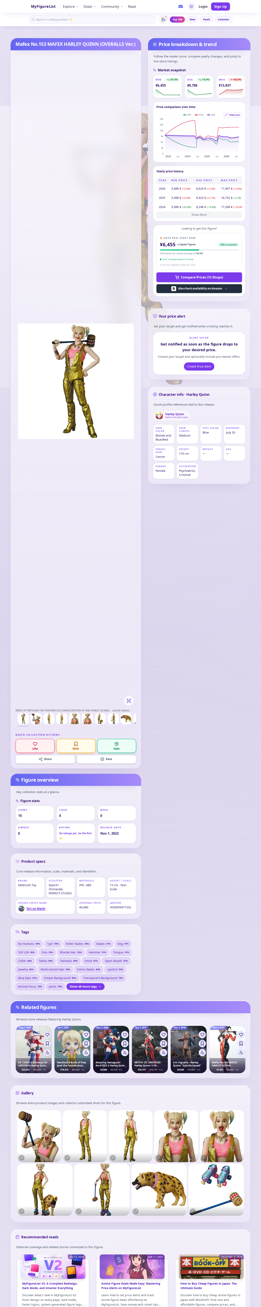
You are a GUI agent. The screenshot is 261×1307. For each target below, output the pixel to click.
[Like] (47, 1034)
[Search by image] (163, 19)
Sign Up (220, 6)
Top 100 (177, 19)
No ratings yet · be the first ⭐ (75, 836)
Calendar (223, 19)
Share (48, 759)
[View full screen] (129, 701)
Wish (76, 748)
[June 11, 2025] (132, 1269)
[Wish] (47, 1043)
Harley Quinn (46, 32)
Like (35, 748)
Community (110, 6)
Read (132, 6)
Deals (88, 6)
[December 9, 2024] (211, 1269)
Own (117, 748)
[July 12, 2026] (53, 1269)
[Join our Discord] (180, 6)
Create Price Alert (199, 366)
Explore (69, 6)
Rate (109, 759)
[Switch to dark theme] (191, 6)
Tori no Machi (28, 32)
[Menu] (47, 1052)
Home (13, 32)
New (192, 19)
